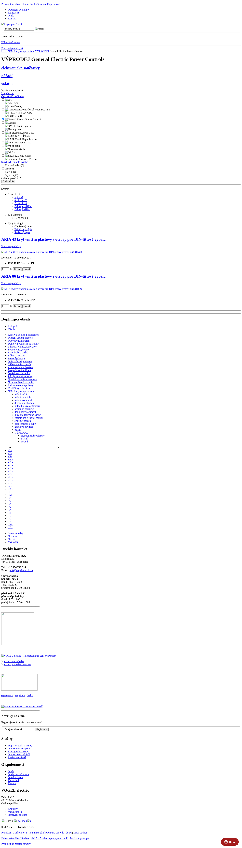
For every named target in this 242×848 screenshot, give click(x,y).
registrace (20, 695)
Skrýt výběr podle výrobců (15, 162)
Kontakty (13, 808)
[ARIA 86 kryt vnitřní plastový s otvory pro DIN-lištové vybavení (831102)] (41, 289)
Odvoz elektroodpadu (19, 748)
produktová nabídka (13, 661)
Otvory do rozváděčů (19, 754)
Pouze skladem (14, 165)
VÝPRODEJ (42, 51)
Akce (9, 168)
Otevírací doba (15, 777)
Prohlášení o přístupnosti (14, 832)
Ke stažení (13, 780)
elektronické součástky (20, 68)
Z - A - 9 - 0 (20, 203)
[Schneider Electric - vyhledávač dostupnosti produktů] (21, 706)
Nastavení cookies (17, 814)
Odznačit (6, 96)
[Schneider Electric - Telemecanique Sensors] (28, 655)
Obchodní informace (18, 774)
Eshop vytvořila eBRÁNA (15, 838)
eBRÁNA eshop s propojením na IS (49, 838)
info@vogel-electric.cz (21, 570)
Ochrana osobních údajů (59, 832)
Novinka (11, 171)
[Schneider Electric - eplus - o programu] (19, 689)
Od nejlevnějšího (23, 206)
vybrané (18, 197)
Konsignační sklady (18, 751)
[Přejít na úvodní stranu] (11, 24)
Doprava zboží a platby (20, 745)
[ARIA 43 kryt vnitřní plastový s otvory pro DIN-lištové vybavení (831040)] (41, 252)
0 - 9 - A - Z (20, 200)
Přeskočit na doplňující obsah (45, 4)
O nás (11, 771)
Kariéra (12, 783)
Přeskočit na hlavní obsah (14, 4)
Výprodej (11, 175)
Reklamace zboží (17, 757)
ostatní (7, 83)
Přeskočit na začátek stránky (16, 843)
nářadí (7, 76)
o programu (7, 695)
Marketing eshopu (79, 838)
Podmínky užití (36, 832)
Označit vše (17, 96)
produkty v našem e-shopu (17, 664)
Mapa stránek (15, 811)
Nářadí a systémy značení (21, 51)
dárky (30, 695)
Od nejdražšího (22, 209)
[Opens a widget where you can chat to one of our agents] (230, 842)
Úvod (4, 51)
